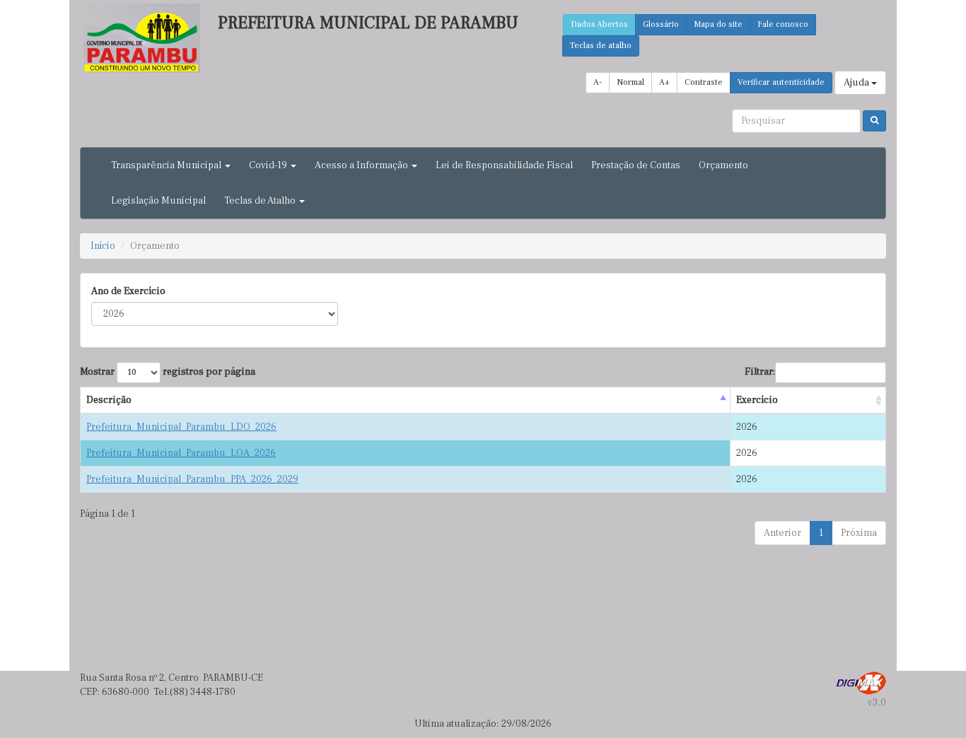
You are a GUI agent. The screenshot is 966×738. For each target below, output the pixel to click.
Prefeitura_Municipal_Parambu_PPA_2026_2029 (192, 479)
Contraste (704, 82)
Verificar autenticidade (781, 82)
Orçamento (723, 165)
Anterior (782, 533)
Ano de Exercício (128, 291)
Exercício (757, 400)
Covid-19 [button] (269, 165)
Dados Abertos (599, 24)
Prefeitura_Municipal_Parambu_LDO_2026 (181, 427)
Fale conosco (782, 24)
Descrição (109, 400)
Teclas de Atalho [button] (261, 200)
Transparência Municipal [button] (167, 165)
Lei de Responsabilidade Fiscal (504, 165)
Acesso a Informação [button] (362, 165)
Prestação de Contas (635, 165)
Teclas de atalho (601, 45)
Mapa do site (718, 24)
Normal (630, 82)
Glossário (661, 24)
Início (103, 246)
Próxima (859, 533)
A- (597, 82)
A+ (664, 82)
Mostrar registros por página (167, 371)
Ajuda (857, 82)
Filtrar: (760, 371)
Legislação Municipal (158, 200)
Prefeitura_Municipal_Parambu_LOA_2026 (181, 453)
